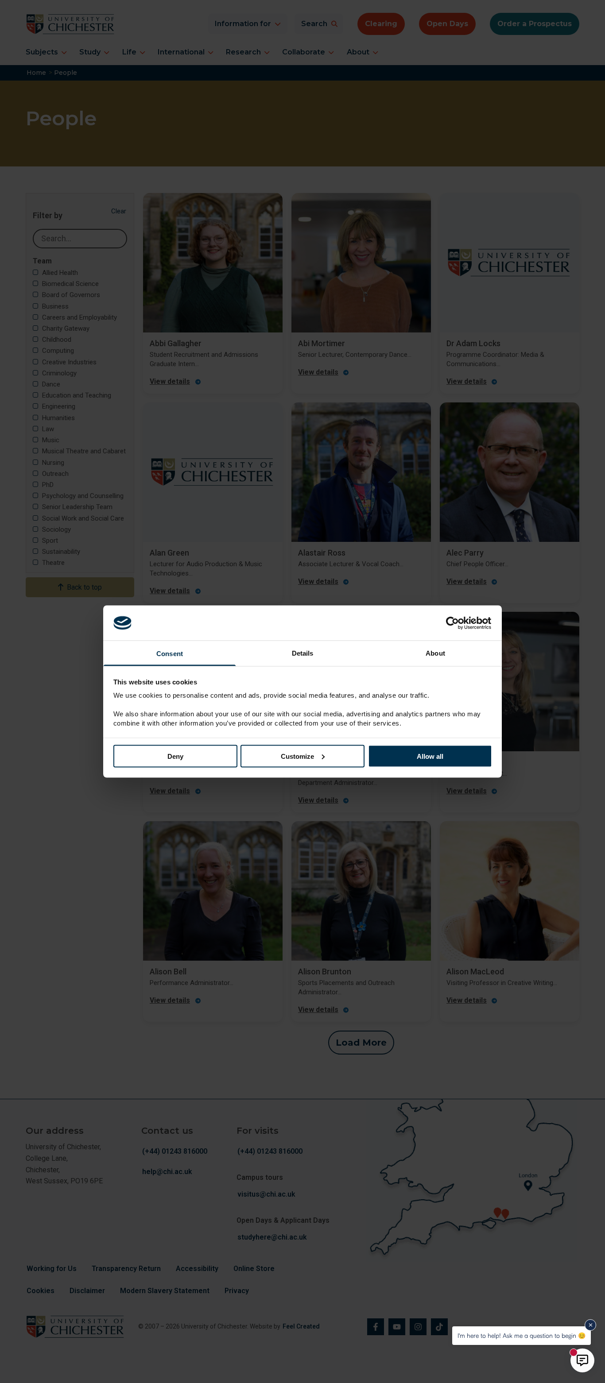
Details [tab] (303, 653)
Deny (175, 756)
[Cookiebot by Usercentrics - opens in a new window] (453, 622)
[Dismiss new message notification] (590, 1325)
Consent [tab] (169, 653)
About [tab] (435, 653)
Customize (297, 756)
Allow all (430, 756)
